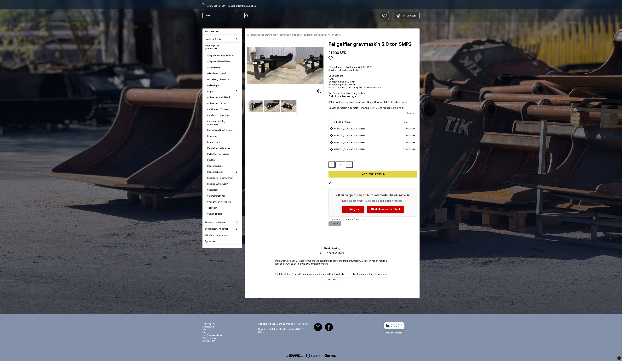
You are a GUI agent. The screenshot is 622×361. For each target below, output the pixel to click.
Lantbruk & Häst (213, 39)
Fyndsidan (210, 241)
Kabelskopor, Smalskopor (219, 115)
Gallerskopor (213, 85)
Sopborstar (212, 190)
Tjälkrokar (212, 207)
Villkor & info (209, 338)
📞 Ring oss (353, 209)
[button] (384, 15)
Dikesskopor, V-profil (216, 73)
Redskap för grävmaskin (212, 47)
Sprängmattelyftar (216, 195)
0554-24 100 (219, 6)
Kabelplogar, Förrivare (217, 109)
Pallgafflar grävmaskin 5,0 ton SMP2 (322, 34)
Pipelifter (211, 160)
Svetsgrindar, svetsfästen (219, 201)
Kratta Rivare (213, 142)
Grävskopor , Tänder (216, 103)
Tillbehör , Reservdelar (216, 235)
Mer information (394, 332)
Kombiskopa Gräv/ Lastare (219, 130)
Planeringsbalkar (215, 172)
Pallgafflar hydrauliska (218, 154)
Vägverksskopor (214, 213)
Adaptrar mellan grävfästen (220, 55)
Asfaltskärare (213, 67)
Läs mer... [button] (412, 113)
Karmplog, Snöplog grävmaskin (216, 122)
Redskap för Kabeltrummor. (220, 178)
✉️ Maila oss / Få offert (385, 209)
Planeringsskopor (215, 166)
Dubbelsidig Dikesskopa (218, 79)
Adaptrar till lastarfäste (218, 61)
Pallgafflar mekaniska (218, 148)
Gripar (210, 91)
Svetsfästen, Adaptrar (216, 228)
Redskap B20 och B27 (217, 184)
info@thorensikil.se (246, 6)
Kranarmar (212, 136)
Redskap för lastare (215, 222)
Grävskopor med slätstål (218, 97)
